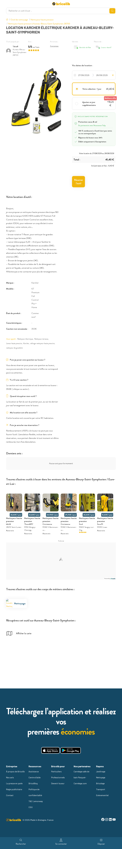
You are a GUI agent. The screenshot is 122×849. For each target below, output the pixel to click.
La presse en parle (14, 783)
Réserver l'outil (78, 181)
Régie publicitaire (14, 789)
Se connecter (61, 843)
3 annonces (54, 46)
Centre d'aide (34, 777)
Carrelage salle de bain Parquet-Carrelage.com (81, 777)
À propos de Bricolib (15, 771)
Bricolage (100, 783)
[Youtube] (114, 820)
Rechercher (21, 843)
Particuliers (56, 771)
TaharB (15, 46)
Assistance (34, 771)
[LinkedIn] (110, 820)
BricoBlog (33, 783)
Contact (9, 795)
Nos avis (10, 777)
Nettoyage (100, 777)
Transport (100, 789)
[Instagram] (106, 820)
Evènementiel (102, 795)
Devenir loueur (57, 783)
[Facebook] (103, 820)
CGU (31, 807)
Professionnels (58, 777)
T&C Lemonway (36, 801)
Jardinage (100, 771)
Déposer (101, 843)
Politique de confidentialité (35, 792)
